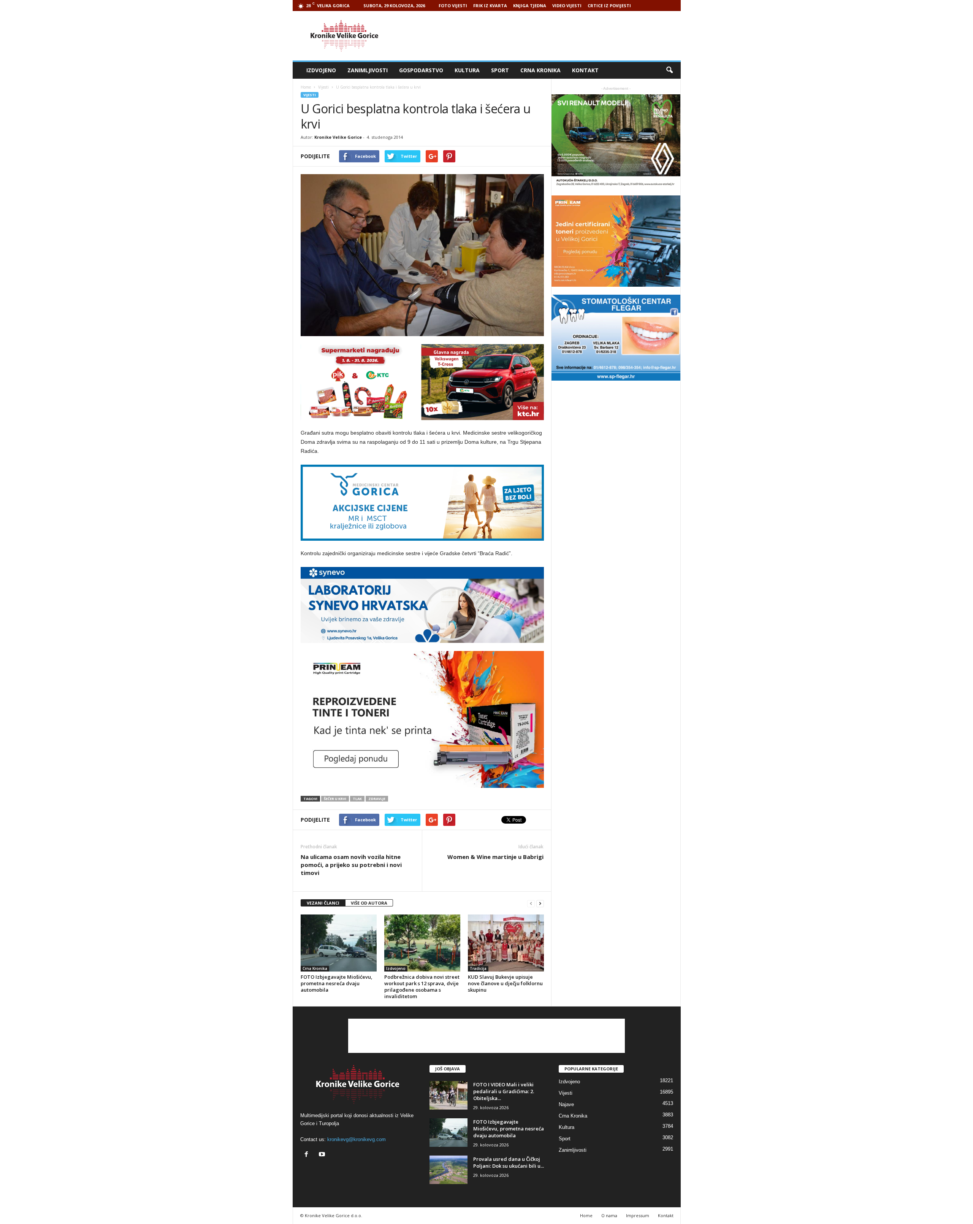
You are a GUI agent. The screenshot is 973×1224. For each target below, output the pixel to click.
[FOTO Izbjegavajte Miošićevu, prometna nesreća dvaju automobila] (339, 943)
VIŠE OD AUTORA (369, 903)
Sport (500, 70)
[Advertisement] (542, 36)
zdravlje (376, 798)
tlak (357, 798)
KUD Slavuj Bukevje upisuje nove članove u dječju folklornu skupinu (505, 983)
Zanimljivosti (367, 70)
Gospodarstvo (421, 70)
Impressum (637, 1215)
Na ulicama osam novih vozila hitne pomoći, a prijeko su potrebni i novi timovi (351, 864)
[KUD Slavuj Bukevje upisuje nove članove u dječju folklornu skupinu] (506, 943)
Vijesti (309, 94)
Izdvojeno (321, 70)
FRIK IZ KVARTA (490, 5)
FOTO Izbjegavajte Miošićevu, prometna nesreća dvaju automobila (336, 983)
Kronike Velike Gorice (338, 137)
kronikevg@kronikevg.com (356, 1139)
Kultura (467, 70)
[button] (669, 70)
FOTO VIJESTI (453, 5)
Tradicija (478, 968)
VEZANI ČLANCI (323, 903)
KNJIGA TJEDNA (529, 5)
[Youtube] (323, 1155)
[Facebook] (308, 1155)
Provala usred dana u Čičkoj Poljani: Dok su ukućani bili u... (508, 1162)
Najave (566, 1104)
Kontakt (585, 70)
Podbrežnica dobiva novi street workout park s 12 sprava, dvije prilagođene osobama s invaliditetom (422, 986)
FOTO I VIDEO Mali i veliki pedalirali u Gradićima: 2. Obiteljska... (503, 1091)
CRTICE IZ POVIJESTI (609, 5)
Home (306, 87)
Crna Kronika (540, 70)
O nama (609, 1215)
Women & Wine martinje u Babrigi (495, 856)
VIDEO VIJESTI (567, 5)
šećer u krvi (335, 798)
